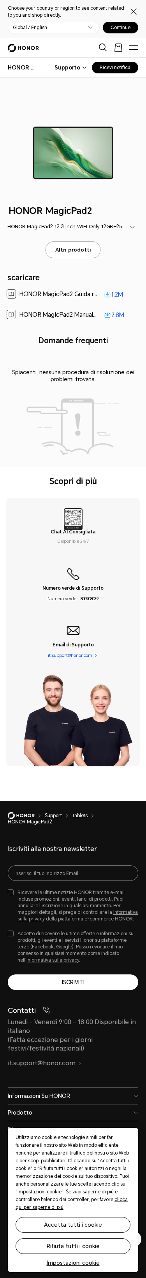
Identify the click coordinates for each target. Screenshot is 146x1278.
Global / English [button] (30, 27)
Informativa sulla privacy (52, 960)
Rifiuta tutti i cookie (73, 1246)
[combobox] (23, 67)
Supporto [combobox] (67, 67)
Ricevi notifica (115, 67)
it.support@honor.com (70, 655)
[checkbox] (73, 906)
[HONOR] (26, 816)
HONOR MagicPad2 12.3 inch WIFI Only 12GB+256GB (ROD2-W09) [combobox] (73, 226)
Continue (120, 27)
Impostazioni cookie (73, 1263)
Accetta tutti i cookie (73, 1225)
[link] (73, 294)
